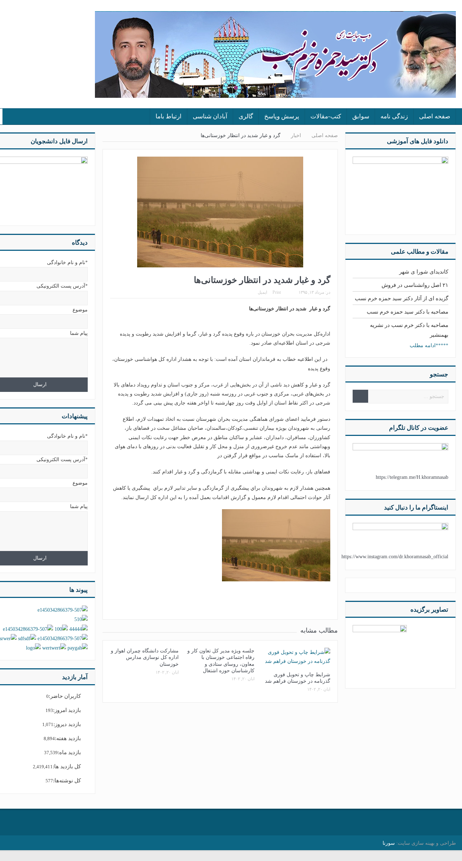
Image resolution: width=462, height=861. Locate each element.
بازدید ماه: (69, 752)
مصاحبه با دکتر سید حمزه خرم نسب (407, 312)
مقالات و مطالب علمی (419, 251)
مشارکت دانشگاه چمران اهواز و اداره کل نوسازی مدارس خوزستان (145, 657)
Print (277, 292)
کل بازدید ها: (67, 766)
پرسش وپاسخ (281, 116)
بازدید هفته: (68, 738)
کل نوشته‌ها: (67, 780)
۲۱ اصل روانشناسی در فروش (415, 285)
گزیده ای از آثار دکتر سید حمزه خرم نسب (401, 298)
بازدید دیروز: (67, 724)
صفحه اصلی (434, 116)
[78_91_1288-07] (380, 651)
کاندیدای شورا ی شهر (423, 272)
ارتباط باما (169, 116)
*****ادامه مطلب (429, 345)
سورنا (389, 843)
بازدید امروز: (67, 710)
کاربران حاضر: (65, 696)
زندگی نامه (394, 116)
